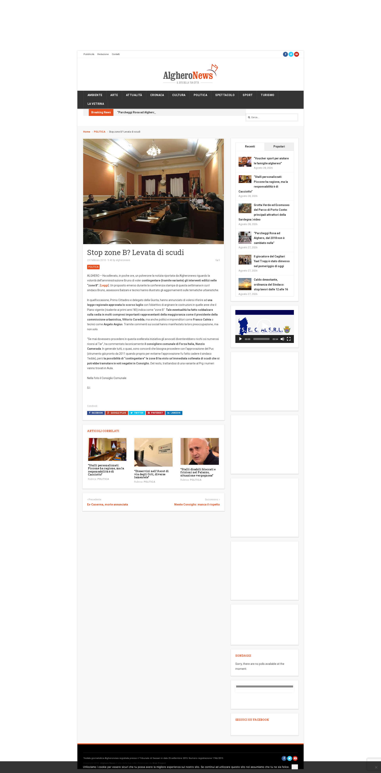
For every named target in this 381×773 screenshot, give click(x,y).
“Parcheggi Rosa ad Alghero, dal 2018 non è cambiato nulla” (156, 112)
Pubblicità (89, 54)
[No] (376, 767)
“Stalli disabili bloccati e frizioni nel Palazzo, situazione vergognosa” (198, 472)
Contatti (116, 54)
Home (86, 131)
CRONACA (157, 95)
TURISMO (267, 95)
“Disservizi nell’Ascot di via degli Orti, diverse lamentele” (151, 474)
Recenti (250, 146)
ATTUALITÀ (134, 95)
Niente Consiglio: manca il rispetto (197, 504)
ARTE (114, 95)
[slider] (261, 339)
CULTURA (179, 95)
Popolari (279, 146)
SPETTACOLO (225, 95)
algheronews (123, 260)
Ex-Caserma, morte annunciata (107, 504)
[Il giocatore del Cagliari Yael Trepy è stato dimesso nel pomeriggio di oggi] (245, 259)
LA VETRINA (96, 103)
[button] (264, 326)
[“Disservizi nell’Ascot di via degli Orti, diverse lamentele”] (153, 452)
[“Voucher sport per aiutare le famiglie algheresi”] (245, 161)
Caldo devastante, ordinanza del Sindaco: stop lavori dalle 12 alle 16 (271, 284)
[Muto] (282, 339)
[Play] (240, 339)
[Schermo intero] (289, 339)
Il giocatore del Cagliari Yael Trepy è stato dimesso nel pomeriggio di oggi (272, 261)
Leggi (104, 285)
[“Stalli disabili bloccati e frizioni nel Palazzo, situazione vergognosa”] (200, 451)
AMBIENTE (95, 95)
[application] (264, 326)
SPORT (248, 95)
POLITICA (200, 95)
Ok (294, 766)
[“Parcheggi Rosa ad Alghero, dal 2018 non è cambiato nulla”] (245, 237)
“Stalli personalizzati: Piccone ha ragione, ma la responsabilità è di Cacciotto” (106, 469)
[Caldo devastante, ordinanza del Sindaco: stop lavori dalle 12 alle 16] (245, 284)
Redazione (103, 54)
